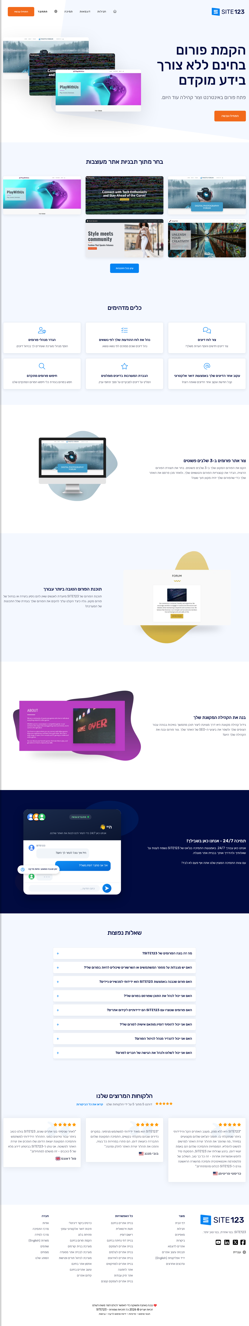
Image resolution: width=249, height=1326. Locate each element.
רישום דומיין (126, 1234)
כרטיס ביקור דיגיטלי (80, 1223)
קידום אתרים (84, 1275)
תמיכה (68, 11)
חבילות (101, 11)
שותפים (44, 1246)
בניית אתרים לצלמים (121, 1252)
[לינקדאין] (227, 1242)
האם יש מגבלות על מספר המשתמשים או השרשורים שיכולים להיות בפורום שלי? (138, 967)
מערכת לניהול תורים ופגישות (75, 1258)
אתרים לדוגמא (176, 1246)
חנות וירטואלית (124, 1229)
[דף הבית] (115, 11)
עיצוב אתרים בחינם (81, 1269)
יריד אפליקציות (170, 1258)
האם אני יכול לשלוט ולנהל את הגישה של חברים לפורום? (153, 1053)
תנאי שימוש (144, 1313)
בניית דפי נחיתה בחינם (120, 1240)
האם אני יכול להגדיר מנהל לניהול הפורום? (163, 1038)
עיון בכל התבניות (124, 268)
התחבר (42, 11)
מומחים (45, 1252)
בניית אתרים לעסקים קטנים (117, 1281)
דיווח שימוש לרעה (117, 1313)
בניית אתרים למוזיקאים (119, 1264)
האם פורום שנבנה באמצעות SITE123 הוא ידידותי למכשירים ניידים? (145, 982)
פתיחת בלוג (85, 1234)
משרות (39, 1240)
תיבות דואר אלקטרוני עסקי (76, 1229)
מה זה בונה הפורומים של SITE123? (167, 953)
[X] (235, 1242)
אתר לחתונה (125, 1269)
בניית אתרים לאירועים (120, 1258)
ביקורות (180, 1240)
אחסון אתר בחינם (82, 1264)
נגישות (102, 1313)
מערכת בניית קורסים (80, 1246)
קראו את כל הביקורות (89, 1104)
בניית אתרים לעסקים (121, 1246)
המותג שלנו (42, 1258)
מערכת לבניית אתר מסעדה (76, 1252)
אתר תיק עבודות (123, 1275)
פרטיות (132, 1313)
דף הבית (180, 1223)
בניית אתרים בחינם (122, 1223)
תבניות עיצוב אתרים (173, 1252)
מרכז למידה (42, 1234)
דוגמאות (85, 11)
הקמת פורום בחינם (81, 1240)
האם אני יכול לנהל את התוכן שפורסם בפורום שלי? (158, 996)
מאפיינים (180, 1234)
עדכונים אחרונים (175, 1264)
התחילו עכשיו (21, 11)
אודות (45, 1223)
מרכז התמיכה (41, 1229)
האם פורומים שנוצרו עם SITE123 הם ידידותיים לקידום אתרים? (149, 1010)
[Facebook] (243, 1242)
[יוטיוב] (218, 1242)
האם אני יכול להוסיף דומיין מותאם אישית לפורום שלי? (156, 1024)
